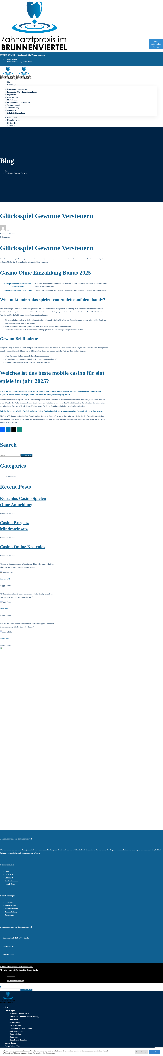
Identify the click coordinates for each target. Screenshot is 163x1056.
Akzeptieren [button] (155, 1052)
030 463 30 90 (8, 955)
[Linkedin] (9, 434)
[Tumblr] (7, 434)
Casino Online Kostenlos (22, 546)
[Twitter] (3, 434)
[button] (2, 429)
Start (6, 171)
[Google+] (5, 434)
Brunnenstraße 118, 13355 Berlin (16, 938)
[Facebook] (1, 434)
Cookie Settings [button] (141, 1052)
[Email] (10, 434)
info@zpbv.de (8, 946)
